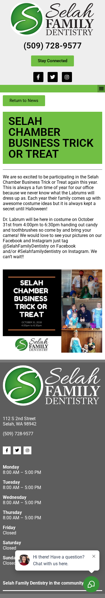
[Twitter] (53, 77)
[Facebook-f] (38, 77)
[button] (101, 88)
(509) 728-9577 (53, 45)
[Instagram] (67, 77)
